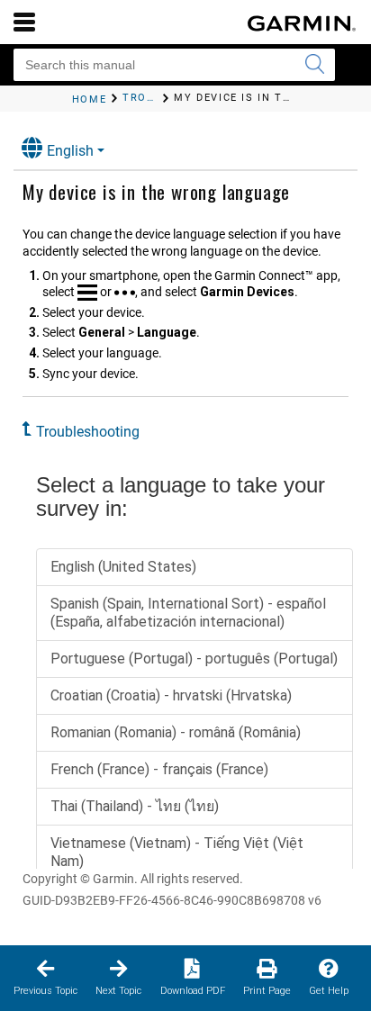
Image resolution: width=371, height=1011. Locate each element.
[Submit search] (314, 65)
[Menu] (24, 22)
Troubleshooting (88, 431)
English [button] (70, 150)
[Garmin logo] (302, 23)
